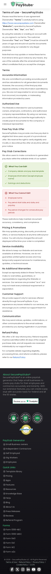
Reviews (10, 515)
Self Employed (13, 453)
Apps (8, 480)
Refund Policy (19, 357)
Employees (11, 462)
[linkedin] (28, 569)
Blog (8, 502)
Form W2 (10, 547)
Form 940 (10, 538)
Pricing (9, 475)
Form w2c (10, 551)
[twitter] (17, 569)
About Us (10, 506)
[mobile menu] (5, 4)
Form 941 (10, 542)
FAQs (8, 498)
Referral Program (14, 520)
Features (10, 484)
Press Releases (13, 511)
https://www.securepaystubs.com (18, 23)
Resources (11, 489)
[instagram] (23, 569)
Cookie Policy (22, 564)
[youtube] (33, 569)
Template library (14, 471)
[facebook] (12, 569)
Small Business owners (17, 444)
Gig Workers (12, 457)
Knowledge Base (14, 493)
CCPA (32, 564)
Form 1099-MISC (14, 534)
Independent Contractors (18, 448)
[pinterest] (39, 569)
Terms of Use (11, 562)
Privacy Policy (38, 562)
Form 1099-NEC (13, 529)
